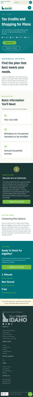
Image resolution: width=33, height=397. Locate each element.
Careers (5, 345)
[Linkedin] (9, 324)
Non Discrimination (7, 371)
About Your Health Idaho (9, 330)
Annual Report (6, 332)
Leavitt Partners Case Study (9, 338)
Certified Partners (7, 351)
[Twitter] (11, 324)
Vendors (5, 353)
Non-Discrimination (17, 394)
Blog (4, 360)
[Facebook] (3, 324)
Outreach (5, 349)
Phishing (5, 373)
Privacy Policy (6, 369)
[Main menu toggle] (29, 7)
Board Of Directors (7, 334)
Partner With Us (6, 347)
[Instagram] (6, 324)
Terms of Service (7, 367)
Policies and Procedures (9, 336)
